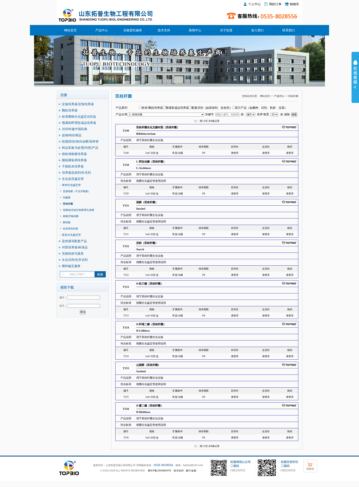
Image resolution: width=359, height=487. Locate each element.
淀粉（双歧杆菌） (147, 242)
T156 (126, 408)
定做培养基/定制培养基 (78, 104)
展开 (355, 77)
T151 (126, 205)
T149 (126, 130)
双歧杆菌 (68, 203)
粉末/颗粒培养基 (152, 107)
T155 (126, 368)
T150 (126, 164)
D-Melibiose (143, 412)
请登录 (235, 152)
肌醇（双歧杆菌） (147, 202)
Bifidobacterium (146, 133)
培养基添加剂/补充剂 (76, 172)
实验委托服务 (132, 30)
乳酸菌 (66, 197)
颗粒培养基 (69, 110)
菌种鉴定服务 (71, 266)
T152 (126, 246)
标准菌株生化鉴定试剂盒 (79, 116)
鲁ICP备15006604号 (159, 470)
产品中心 (101, 30)
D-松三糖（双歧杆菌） (149, 283)
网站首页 (70, 30)
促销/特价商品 (71, 135)
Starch (140, 249)
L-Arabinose (143, 168)
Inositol (140, 208)
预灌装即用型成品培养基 (79, 122)
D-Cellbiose (143, 330)
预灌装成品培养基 (177, 107)
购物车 (294, 4)
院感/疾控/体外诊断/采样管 (80, 141)
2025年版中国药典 (75, 129)
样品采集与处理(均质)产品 (80, 147)
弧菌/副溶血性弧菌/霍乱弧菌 (78, 210)
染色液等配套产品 (74, 241)
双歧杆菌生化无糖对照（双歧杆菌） (158, 127)
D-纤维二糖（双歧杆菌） (151, 324)
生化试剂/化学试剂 (75, 259)
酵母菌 (66, 222)
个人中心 (254, 4)
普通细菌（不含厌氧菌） (76, 191)
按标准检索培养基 (74, 154)
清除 (287, 114)
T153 (126, 286)
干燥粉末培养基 (73, 166)
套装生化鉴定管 (71, 234)
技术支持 (164, 30)
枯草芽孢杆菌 (70, 228)
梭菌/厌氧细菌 (71, 216)
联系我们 (288, 30)
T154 (126, 327)
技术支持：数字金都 (185, 470)
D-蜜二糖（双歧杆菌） (149, 405)
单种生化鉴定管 (71, 185)
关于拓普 (226, 30)
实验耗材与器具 (73, 253)
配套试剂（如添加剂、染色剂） (212, 107)
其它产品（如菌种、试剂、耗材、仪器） (261, 107)
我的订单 (275, 4)
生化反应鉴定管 (73, 179)
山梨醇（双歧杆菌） (148, 364)
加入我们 (257, 30)
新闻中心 (195, 30)
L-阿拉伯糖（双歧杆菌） (151, 161)
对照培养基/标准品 (75, 247)
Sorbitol (141, 371)
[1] (195, 121)
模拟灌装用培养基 (74, 160)
